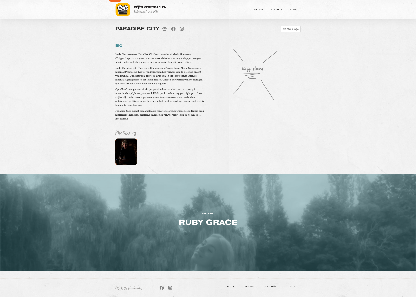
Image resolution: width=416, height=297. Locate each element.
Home (230, 286)
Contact (294, 9)
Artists (258, 9)
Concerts (276, 9)
